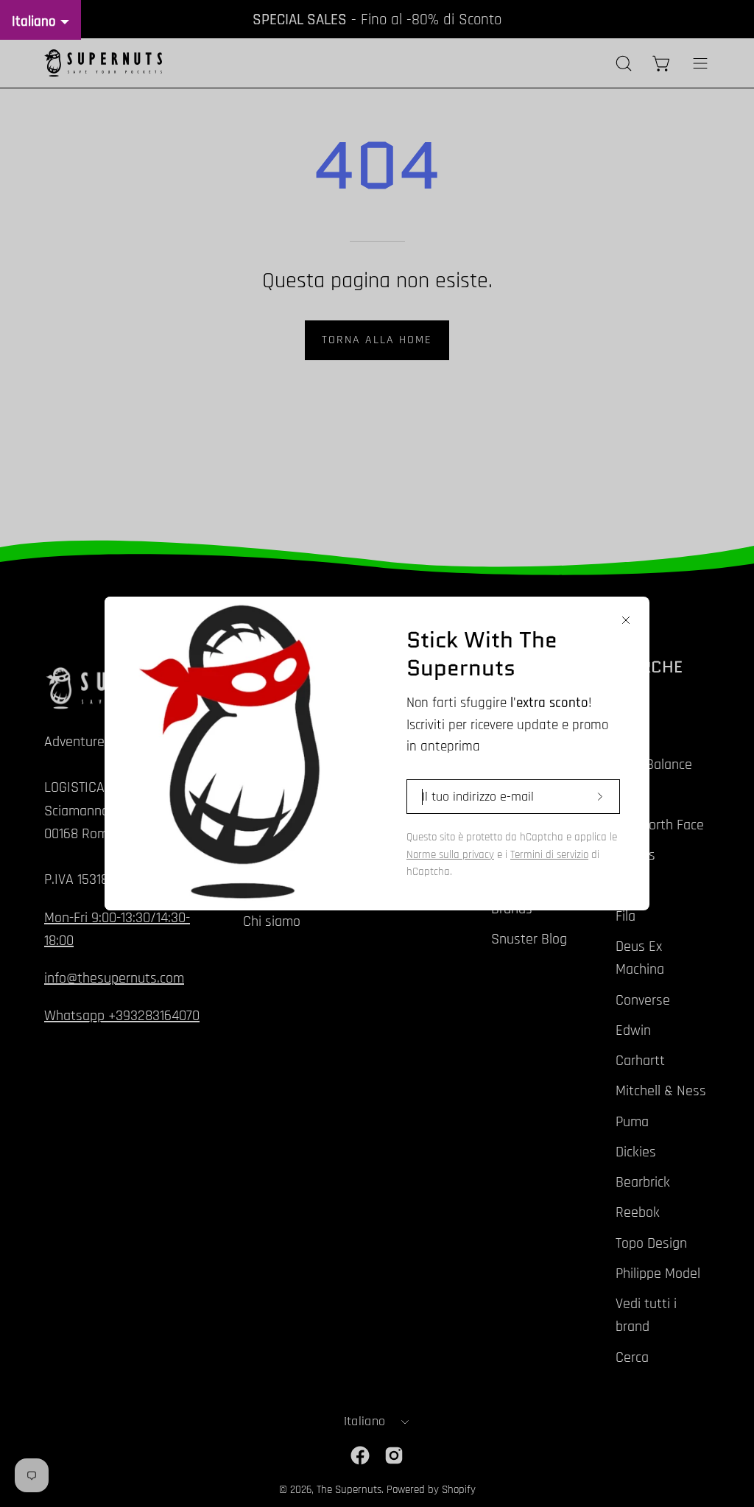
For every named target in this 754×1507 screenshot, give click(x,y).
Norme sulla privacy (450, 855)
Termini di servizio (549, 855)
